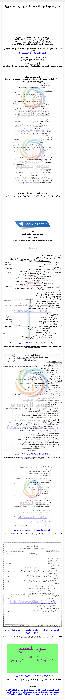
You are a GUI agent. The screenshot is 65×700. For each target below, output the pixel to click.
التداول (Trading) (15, 694)
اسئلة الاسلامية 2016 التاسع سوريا (32, 53)
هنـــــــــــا (32, 68)
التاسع (43, 690)
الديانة (38, 690)
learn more (38, 1)
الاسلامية (50, 690)
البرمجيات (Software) (32, 694)
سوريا (20, 690)
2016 (57, 690)
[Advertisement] (32, 23)
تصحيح (31, 690)
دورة (26, 690)
